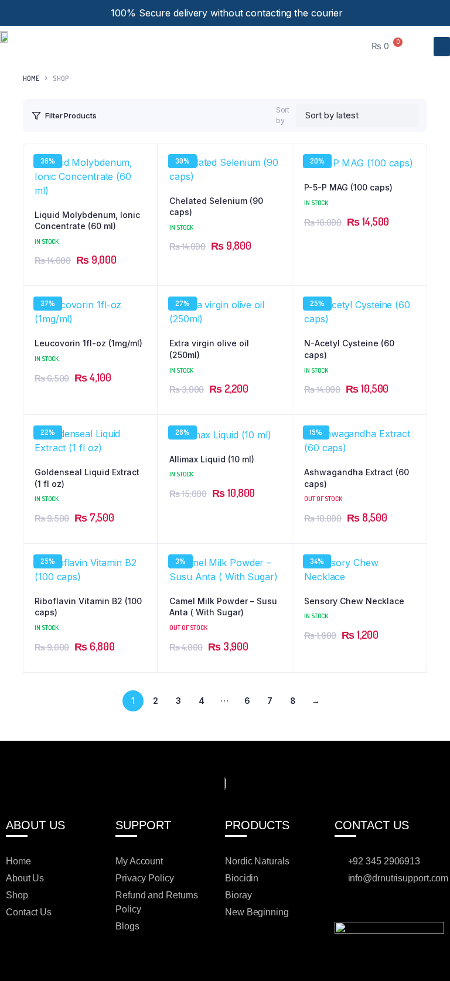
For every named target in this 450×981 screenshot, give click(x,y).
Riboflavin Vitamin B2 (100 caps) (88, 607)
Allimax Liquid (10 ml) (211, 459)
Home (31, 78)
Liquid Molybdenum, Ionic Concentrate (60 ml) (87, 220)
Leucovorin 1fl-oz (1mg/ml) (88, 343)
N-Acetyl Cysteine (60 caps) (349, 349)
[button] (442, 46)
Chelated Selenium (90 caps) (216, 206)
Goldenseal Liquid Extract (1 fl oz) (87, 478)
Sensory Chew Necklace (354, 601)
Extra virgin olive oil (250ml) (209, 349)
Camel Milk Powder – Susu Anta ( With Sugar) (223, 607)
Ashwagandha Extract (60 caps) (356, 478)
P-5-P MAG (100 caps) (348, 187)
